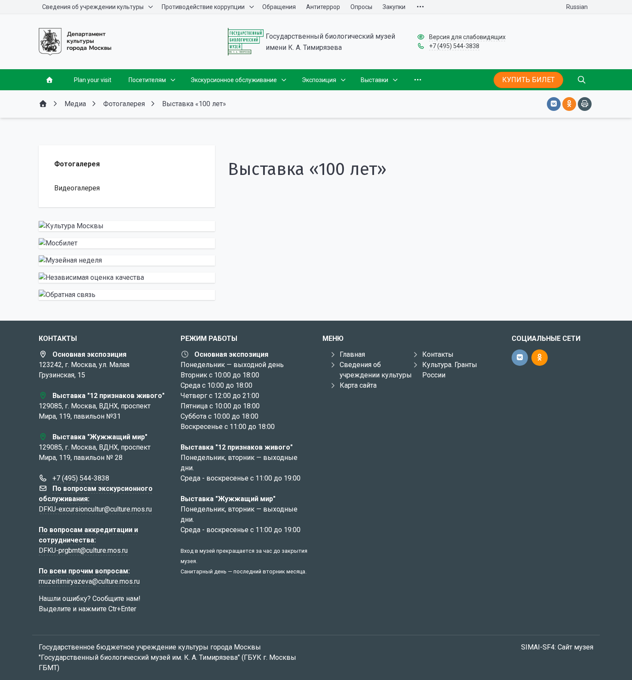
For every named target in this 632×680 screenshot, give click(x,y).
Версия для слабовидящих (467, 37)
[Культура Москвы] (127, 226)
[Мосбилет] (127, 243)
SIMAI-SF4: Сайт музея (557, 647)
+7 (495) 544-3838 (454, 46)
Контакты (438, 354)
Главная (352, 354)
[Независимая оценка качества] (127, 278)
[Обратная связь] (127, 295)
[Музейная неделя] (127, 260)
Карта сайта (358, 385)
